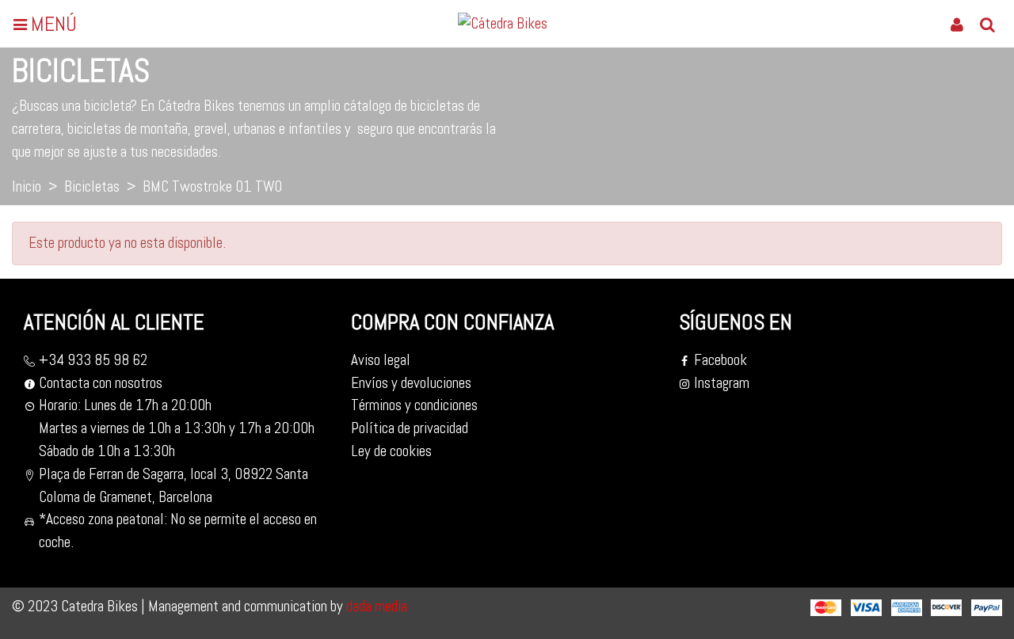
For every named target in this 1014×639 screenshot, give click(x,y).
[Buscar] (987, 24)
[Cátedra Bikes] (509, 24)
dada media (375, 606)
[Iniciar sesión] (957, 24)
